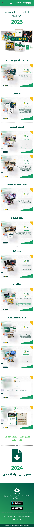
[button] (2, 2)
